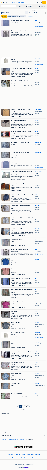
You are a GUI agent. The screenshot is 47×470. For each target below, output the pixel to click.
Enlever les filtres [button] (30, 16)
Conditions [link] (18, 2)
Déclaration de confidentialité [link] (13, 454)
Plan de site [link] (32, 457)
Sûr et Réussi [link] (23, 452)
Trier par (33, 10)
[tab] (26, 12)
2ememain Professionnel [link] (13, 452)
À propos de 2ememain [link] (17, 457)
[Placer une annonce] (44, 2)
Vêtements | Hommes (12, 16)
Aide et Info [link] (13, 2)
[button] (39, 2)
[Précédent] (17, 406)
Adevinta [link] (26, 457)
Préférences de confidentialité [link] (33, 454)
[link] (5, 2)
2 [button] (23, 406)
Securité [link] (22, 2)
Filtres (5, 16)
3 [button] (26, 406)
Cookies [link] (23, 454)
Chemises (22, 16)
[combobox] (8, 6)
